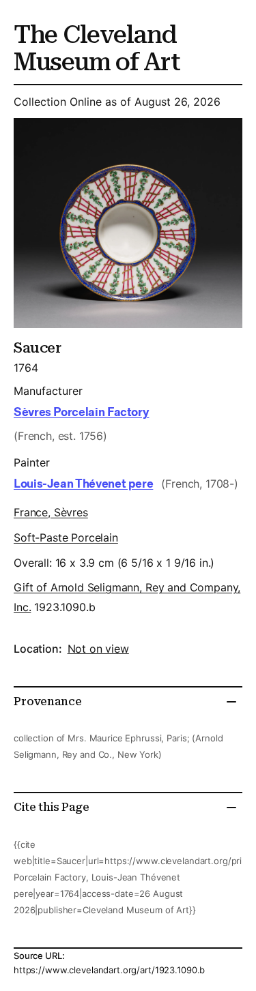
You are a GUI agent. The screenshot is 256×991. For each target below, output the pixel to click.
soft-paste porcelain (66, 537)
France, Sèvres (51, 512)
